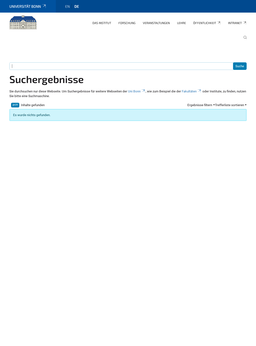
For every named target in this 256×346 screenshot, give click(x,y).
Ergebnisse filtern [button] (199, 105)
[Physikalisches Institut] (23, 22)
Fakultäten (189, 91)
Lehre (181, 23)
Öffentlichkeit (204, 23)
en (67, 6)
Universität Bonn (25, 6)
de (76, 6)
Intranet (235, 23)
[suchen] (244, 40)
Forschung (126, 23)
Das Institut (101, 23)
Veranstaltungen (156, 23)
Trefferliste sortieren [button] (229, 105)
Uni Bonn (134, 91)
